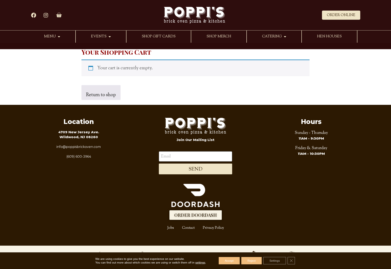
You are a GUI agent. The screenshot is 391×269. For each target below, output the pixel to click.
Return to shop (101, 95)
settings (200, 262)
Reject (251, 260)
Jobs (170, 227)
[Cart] (59, 15)
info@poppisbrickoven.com (78, 147)
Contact (188, 227)
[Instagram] (46, 15)
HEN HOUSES (329, 36)
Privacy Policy (213, 227)
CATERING (272, 36)
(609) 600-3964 (78, 156)
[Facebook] (34, 15)
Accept (229, 260)
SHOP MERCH (218, 36)
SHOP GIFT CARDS (159, 36)
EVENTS (99, 36)
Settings (274, 260)
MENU (50, 36)
